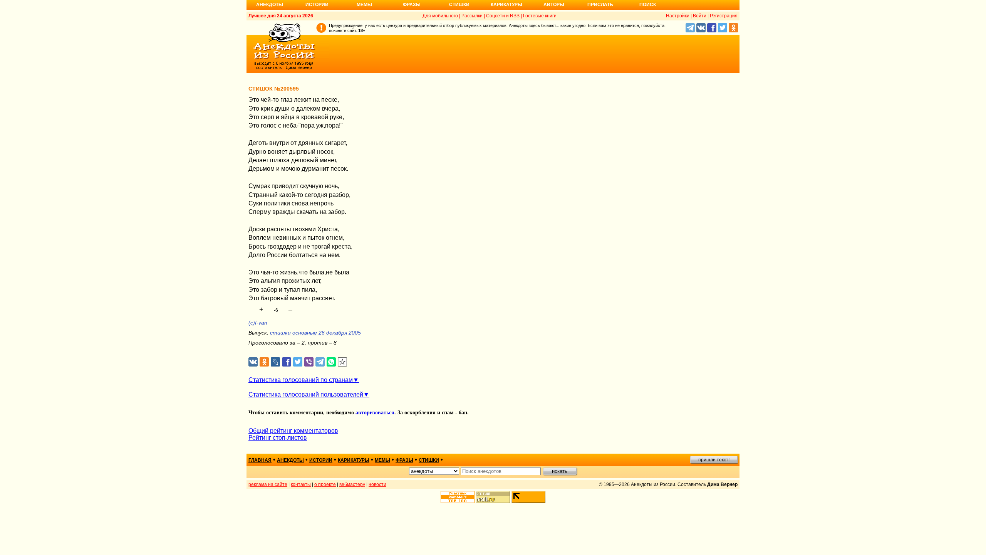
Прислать (600, 4)
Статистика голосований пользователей (305, 394)
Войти (699, 15)
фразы (404, 460)
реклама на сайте (267, 484)
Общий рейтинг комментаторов (293, 430)
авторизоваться (374, 412)
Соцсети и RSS (503, 15)
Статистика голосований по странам (300, 380)
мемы (382, 460)
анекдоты (290, 460)
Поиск (647, 4)
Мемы (364, 4)
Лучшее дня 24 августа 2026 (280, 15)
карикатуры (353, 460)
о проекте (325, 484)
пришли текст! (713, 459)
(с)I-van (257, 323)
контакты (301, 484)
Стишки (459, 4)
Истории (317, 4)
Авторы (553, 4)
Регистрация (724, 15)
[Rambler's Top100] (458, 497)
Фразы (412, 4)
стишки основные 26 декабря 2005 (315, 333)
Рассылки (472, 15)
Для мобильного (440, 15)
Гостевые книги (540, 15)
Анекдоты (269, 4)
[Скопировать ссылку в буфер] (342, 362)
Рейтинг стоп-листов (277, 437)
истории (320, 460)
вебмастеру (352, 484)
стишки (429, 460)
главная (260, 460)
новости (377, 484)
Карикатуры (506, 4)
